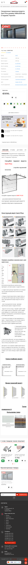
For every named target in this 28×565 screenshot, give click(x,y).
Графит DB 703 (18, 82)
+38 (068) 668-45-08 (9, 535)
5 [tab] (9, 47)
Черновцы (8, 528)
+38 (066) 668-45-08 (9, 533)
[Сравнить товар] (11, 460)
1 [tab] (12, 463)
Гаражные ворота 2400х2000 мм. (9, 142)
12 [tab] (23, 47)
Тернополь (8, 525)
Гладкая (17, 71)
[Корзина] (25, 2)
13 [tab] (25, 47)
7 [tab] (13, 47)
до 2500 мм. (18, 63)
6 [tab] (11, 47)
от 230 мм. (17, 68)
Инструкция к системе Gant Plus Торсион (14, 135)
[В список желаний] (8, 460)
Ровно (7, 523)
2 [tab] (14, 463)
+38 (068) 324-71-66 (9, 538)
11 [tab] (21, 47)
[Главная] (1, 6)
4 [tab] (7, 47)
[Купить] (3, 460)
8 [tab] (15, 47)
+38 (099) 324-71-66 (9, 536)
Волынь (7, 515)
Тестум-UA (14, 559)
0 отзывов (8, 52)
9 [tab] (17, 47)
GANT (16, 55)
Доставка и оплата (13, 112)
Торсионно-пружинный (20, 79)
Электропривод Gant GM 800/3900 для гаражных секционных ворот (6, 455)
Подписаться (22, 494)
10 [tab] (19, 47)
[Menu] (2, 2)
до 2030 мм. (18, 66)
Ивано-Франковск (10, 518)
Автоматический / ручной (21, 84)
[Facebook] (14, 498)
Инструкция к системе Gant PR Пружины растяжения (13, 131)
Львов (7, 520)
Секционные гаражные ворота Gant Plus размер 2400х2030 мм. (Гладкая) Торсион (6, 483)
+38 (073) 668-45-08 (9, 540)
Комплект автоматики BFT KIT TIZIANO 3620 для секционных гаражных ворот (20, 456)
